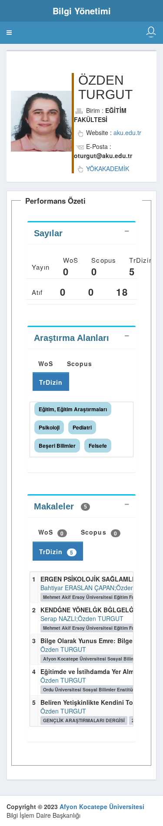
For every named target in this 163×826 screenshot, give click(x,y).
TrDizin (51, 382)
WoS (45, 363)
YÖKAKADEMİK (107, 168)
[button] (9, 32)
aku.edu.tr (127, 132)
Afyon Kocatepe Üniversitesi (102, 806)
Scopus (80, 363)
